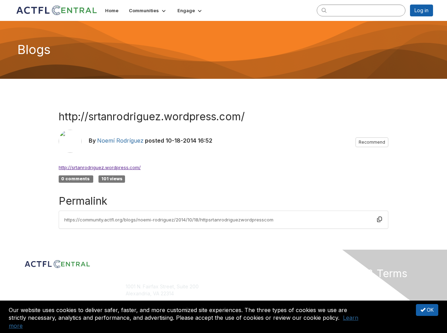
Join (231, 286)
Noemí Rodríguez (120, 140)
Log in (421, 10)
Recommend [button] (372, 142)
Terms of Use (342, 293)
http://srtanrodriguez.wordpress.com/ (100, 167)
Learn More (239, 300)
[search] (324, 10)
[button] (148, 10)
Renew (234, 293)
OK (429, 310)
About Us (337, 286)
